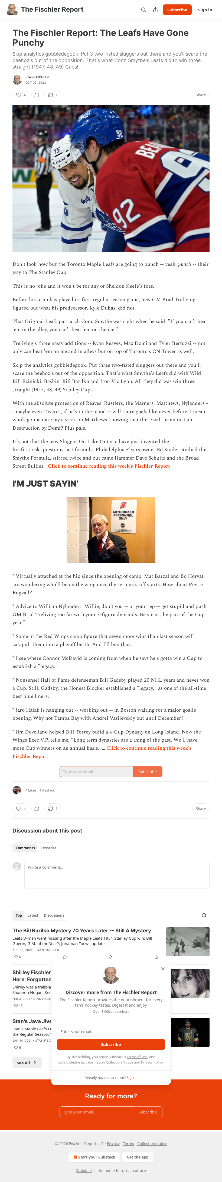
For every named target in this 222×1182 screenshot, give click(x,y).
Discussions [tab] (54, 915)
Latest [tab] (32, 915)
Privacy (113, 1143)
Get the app (138, 1157)
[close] (163, 968)
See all (23, 1062)
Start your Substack (96, 1157)
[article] (111, 943)
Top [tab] (19, 915)
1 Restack (47, 790)
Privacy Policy (152, 1062)
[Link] (5, 483)
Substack (84, 1170)
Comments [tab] (25, 847)
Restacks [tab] (48, 847)
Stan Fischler (37, 77)
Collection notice (152, 1143)
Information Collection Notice (109, 1062)
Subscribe (177, 9)
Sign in (205, 9)
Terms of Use (137, 1056)
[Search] (143, 9)
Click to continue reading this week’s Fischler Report (109, 466)
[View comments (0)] (36, 95)
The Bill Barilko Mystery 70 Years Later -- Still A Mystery (81, 931)
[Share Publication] (155, 9)
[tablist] (35, 848)
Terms (128, 1143)
